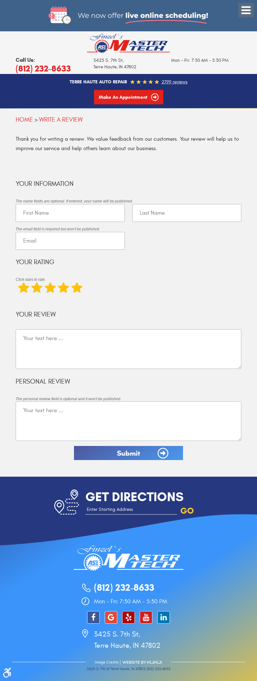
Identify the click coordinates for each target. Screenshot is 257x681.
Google (111, 617)
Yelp (128, 617)
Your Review (35, 314)
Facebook (93, 617)
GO (187, 510)
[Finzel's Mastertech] (128, 43)
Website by (142, 662)
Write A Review (61, 119)
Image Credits (106, 662)
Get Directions (134, 497)
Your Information (45, 184)
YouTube (146, 617)
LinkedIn (163, 617)
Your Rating (35, 262)
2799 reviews (174, 82)
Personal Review (43, 381)
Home (24, 119)
